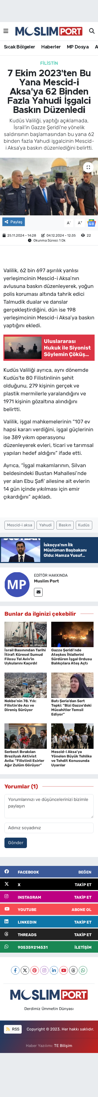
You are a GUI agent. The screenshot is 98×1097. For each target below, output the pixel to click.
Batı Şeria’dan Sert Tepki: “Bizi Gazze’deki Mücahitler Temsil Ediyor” (71, 707)
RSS (15, 1029)
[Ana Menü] (5, 31)
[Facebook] (15, 970)
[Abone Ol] (91, 222)
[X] (25, 970)
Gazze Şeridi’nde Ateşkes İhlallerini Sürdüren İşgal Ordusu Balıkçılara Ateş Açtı (71, 656)
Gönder (15, 842)
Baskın (65, 525)
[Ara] (92, 31)
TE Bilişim (63, 1045)
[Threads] (73, 970)
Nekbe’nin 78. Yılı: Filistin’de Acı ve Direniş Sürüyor (20, 705)
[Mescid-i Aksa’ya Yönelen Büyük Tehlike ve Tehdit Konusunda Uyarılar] (72, 735)
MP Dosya (78, 47)
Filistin (49, 63)
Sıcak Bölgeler (19, 47)
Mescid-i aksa (19, 525)
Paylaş (16, 222)
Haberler (51, 47)
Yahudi (45, 525)
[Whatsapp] (83, 970)
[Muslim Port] (17, 584)
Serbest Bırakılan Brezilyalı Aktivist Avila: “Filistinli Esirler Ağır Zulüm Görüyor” (24, 758)
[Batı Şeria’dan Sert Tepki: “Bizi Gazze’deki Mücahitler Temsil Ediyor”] (72, 684)
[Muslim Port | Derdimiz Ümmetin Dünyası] (48, 31)
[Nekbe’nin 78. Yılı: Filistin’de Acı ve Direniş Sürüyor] (25, 684)
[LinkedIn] (54, 970)
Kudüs (84, 525)
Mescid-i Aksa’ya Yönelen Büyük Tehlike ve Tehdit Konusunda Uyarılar (71, 758)
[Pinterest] (34, 970)
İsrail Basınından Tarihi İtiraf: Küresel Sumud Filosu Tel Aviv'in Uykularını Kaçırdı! (25, 656)
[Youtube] (63, 970)
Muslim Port (46, 580)
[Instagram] (44, 970)
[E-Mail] (38, 592)
